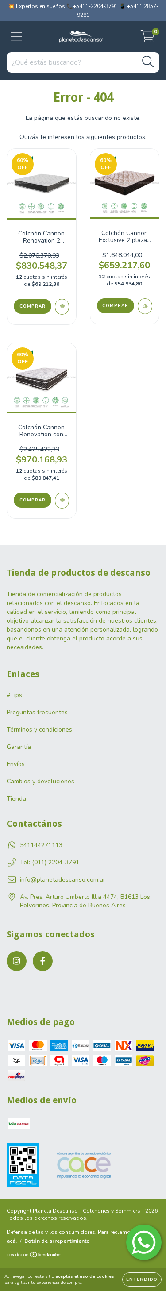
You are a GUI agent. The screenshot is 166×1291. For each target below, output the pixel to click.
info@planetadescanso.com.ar (62, 879)
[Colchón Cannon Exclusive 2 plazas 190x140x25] (145, 306)
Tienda (16, 798)
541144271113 (41, 845)
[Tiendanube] (34, 1255)
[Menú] (17, 36)
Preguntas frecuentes (37, 712)
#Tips (14, 695)
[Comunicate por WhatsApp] (144, 1242)
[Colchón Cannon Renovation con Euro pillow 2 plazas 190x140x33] (62, 501)
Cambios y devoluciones (40, 781)
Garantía (19, 747)
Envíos (16, 764)
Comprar (32, 306)
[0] (147, 39)
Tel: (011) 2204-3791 (49, 862)
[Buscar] (148, 61)
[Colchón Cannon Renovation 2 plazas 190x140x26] (62, 307)
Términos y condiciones (39, 729)
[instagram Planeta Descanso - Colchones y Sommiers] (17, 961)
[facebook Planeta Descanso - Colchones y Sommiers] (43, 961)
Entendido (142, 1279)
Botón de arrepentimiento (57, 1241)
